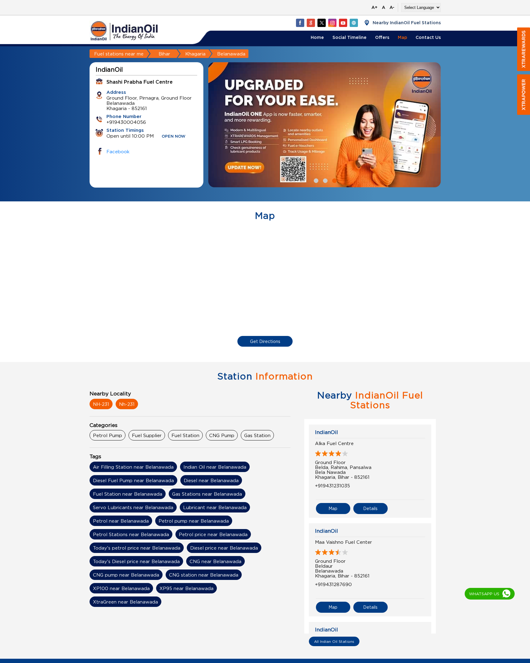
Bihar (164, 53)
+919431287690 (333, 584)
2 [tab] (324, 179)
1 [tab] (315, 179)
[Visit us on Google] (310, 22)
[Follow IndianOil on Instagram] (332, 22)
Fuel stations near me (119, 53)
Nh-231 (127, 404)
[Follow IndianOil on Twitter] (321, 22)
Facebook (117, 151)
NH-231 (101, 404)
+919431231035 (332, 485)
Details (370, 508)
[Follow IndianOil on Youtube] (343, 22)
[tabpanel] (324, 124)
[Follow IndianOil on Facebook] (300, 22)
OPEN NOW (174, 137)
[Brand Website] (353, 22)
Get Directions (265, 341)
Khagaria (195, 53)
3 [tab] (333, 179)
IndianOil (326, 432)
